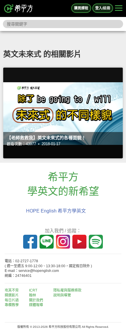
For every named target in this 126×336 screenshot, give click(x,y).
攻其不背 (12, 290)
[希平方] (19, 8)
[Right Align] (119, 8)
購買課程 (81, 8)
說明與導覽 (62, 295)
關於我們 (36, 300)
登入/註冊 (102, 8)
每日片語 (12, 300)
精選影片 (12, 295)
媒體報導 (36, 305)
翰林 (32, 295)
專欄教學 (12, 305)
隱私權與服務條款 (67, 290)
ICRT (33, 290)
